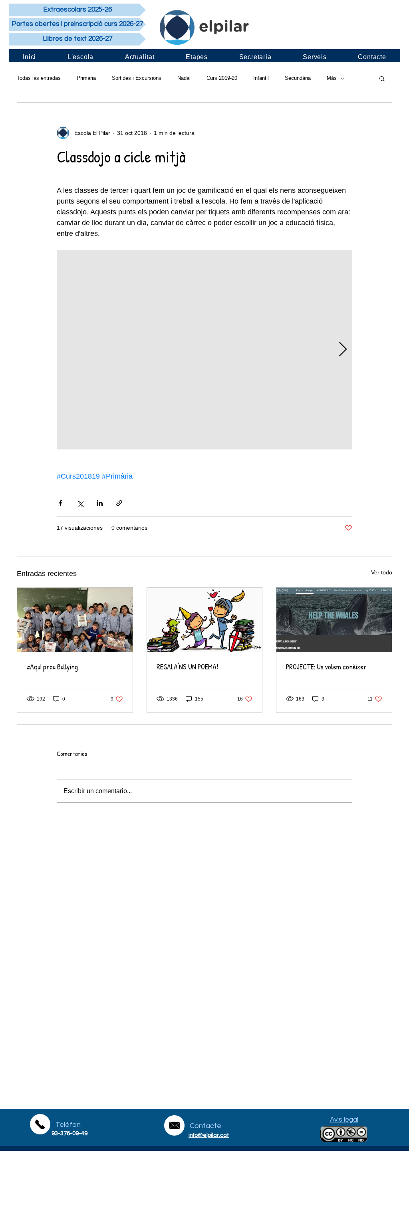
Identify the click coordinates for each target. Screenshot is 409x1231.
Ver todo (381, 572)
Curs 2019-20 (221, 78)
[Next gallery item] (342, 350)
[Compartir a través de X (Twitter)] (80, 503)
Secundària (298, 78)
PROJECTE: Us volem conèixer (326, 667)
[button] (382, 78)
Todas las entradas (39, 78)
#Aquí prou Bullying (52, 667)
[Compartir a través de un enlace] (119, 503)
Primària (86, 78)
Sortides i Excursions (136, 78)
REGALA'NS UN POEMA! (187, 667)
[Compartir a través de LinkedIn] (99, 503)
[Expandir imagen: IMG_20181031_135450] (204, 349)
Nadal (184, 78)
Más (332, 78)
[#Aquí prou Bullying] (75, 620)
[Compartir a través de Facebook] (60, 503)
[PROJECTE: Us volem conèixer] (334, 620)
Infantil (261, 78)
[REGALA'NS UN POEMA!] (204, 620)
